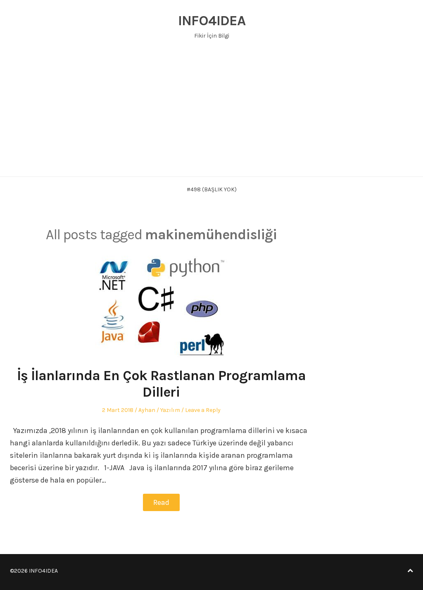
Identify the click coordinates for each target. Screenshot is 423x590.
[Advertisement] (211, 114)
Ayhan (146, 410)
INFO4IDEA (211, 20)
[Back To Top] (410, 570)
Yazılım (170, 410)
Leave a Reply (203, 410)
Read (161, 502)
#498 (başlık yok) (212, 189)
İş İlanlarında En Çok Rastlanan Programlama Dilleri (161, 384)
